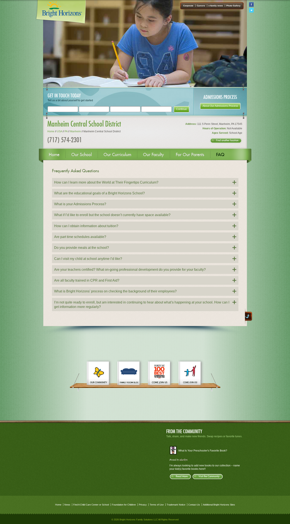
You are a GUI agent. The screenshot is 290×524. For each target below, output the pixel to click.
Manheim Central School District (84, 123)
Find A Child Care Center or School (91, 504)
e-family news (215, 5)
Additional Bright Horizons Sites (219, 504)
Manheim (75, 131)
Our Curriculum (117, 154)
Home (50, 131)
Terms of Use (157, 504)
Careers (201, 5)
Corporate (188, 5)
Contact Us (194, 504)
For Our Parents (190, 154)
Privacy (143, 504)
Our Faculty (153, 154)
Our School (81, 154)
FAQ (220, 154)
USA (59, 131)
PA (66, 131)
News (67, 504)
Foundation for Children (124, 504)
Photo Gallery (233, 5)
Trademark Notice (176, 504)
